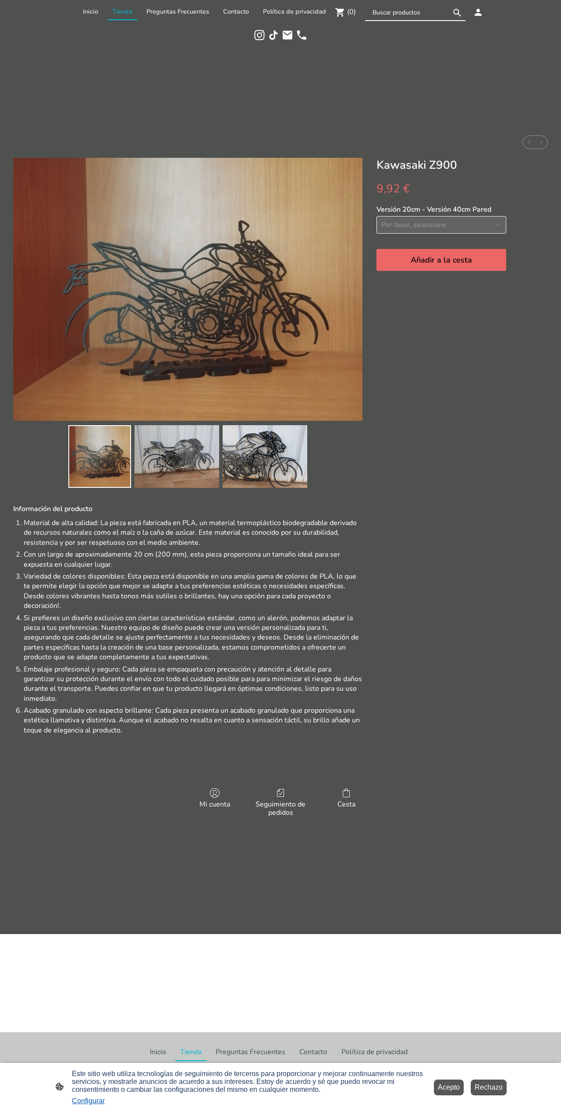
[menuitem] (529, 142)
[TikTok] (273, 35)
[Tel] (301, 35)
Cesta (346, 804)
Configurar (88, 1101)
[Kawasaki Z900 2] (265, 456)
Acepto (449, 1087)
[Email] (287, 35)
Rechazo (489, 1087)
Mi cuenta (214, 804)
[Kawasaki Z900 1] (177, 456)
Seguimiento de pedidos (280, 808)
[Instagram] (259, 35)
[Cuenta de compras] (478, 12)
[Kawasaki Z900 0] (99, 456)
